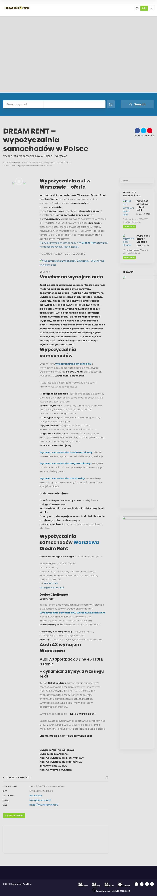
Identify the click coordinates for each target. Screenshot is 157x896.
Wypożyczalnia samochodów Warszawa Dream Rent (72, 612)
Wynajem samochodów (55, 452)
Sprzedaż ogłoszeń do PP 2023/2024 (113, 891)
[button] (151, 8)
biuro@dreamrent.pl (52, 587)
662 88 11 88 (51, 583)
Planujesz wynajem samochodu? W (61, 242)
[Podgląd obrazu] (72, 264)
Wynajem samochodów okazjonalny (62, 478)
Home (17, 162)
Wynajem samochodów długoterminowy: (65, 463)
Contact (126, 885)
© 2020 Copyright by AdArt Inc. (17, 884)
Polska (35, 162)
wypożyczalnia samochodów (73, 363)
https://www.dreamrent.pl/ (43, 804)
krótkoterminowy (81, 452)
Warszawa (86, 542)
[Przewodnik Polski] (17, 8)
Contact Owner (14, 815)
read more (129, 226)
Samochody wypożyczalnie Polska (54, 162)
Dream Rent (89, 242)
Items (26, 162)
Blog (98, 885)
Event (111, 885)
